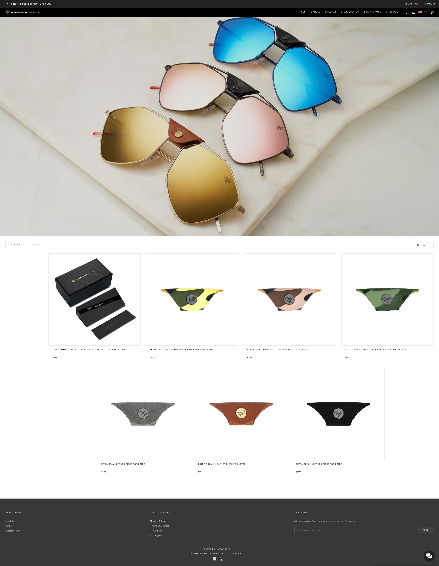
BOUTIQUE (430, 4)
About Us (9, 521)
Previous (3, 4)
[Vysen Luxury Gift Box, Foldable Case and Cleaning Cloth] (94, 299)
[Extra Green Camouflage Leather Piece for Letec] (387, 299)
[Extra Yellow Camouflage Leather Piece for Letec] (192, 299)
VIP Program (156, 535)
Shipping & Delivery (159, 521)
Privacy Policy (156, 531)
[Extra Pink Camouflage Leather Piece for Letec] (290, 299)
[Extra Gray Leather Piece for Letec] (143, 414)
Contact (8, 526)
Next (7, 4)
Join (425, 530)
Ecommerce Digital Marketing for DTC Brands (217, 554)
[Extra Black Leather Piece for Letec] (339, 414)
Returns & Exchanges (159, 526)
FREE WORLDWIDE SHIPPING (27, 4)
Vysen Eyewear (215, 549)
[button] (429, 556)
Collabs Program (12, 531)
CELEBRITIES (412, 4)
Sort (34, 245)
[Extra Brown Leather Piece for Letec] (241, 414)
